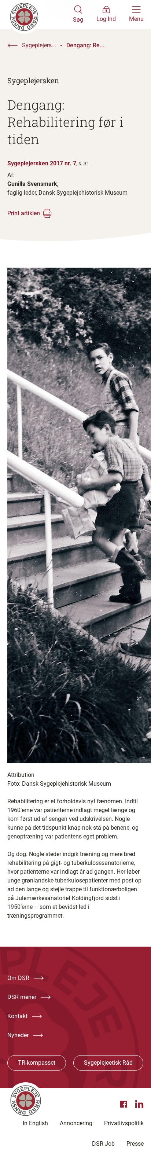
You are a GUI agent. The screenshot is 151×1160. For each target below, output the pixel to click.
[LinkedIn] (139, 1104)
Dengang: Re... (85, 45)
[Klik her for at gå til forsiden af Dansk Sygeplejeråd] (40, 14)
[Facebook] (124, 1104)
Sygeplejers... (39, 45)
